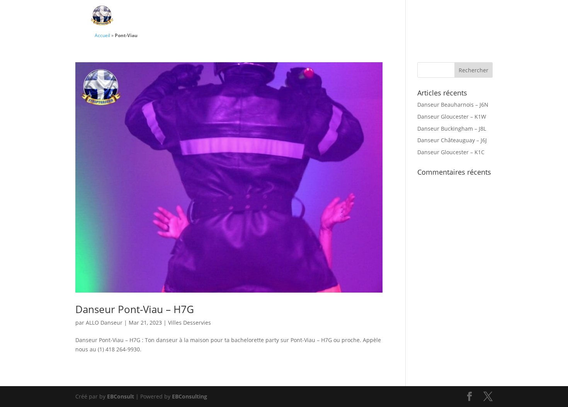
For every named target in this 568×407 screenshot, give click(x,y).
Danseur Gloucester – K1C (451, 152)
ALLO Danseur (104, 322)
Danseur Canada (267, 16)
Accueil (102, 35)
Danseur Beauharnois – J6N (452, 104)
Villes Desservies (445, 16)
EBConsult (120, 396)
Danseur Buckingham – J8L (451, 128)
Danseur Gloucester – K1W (451, 116)
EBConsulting (189, 396)
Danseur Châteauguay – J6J (452, 140)
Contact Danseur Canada (357, 16)
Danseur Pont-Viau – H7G (134, 309)
